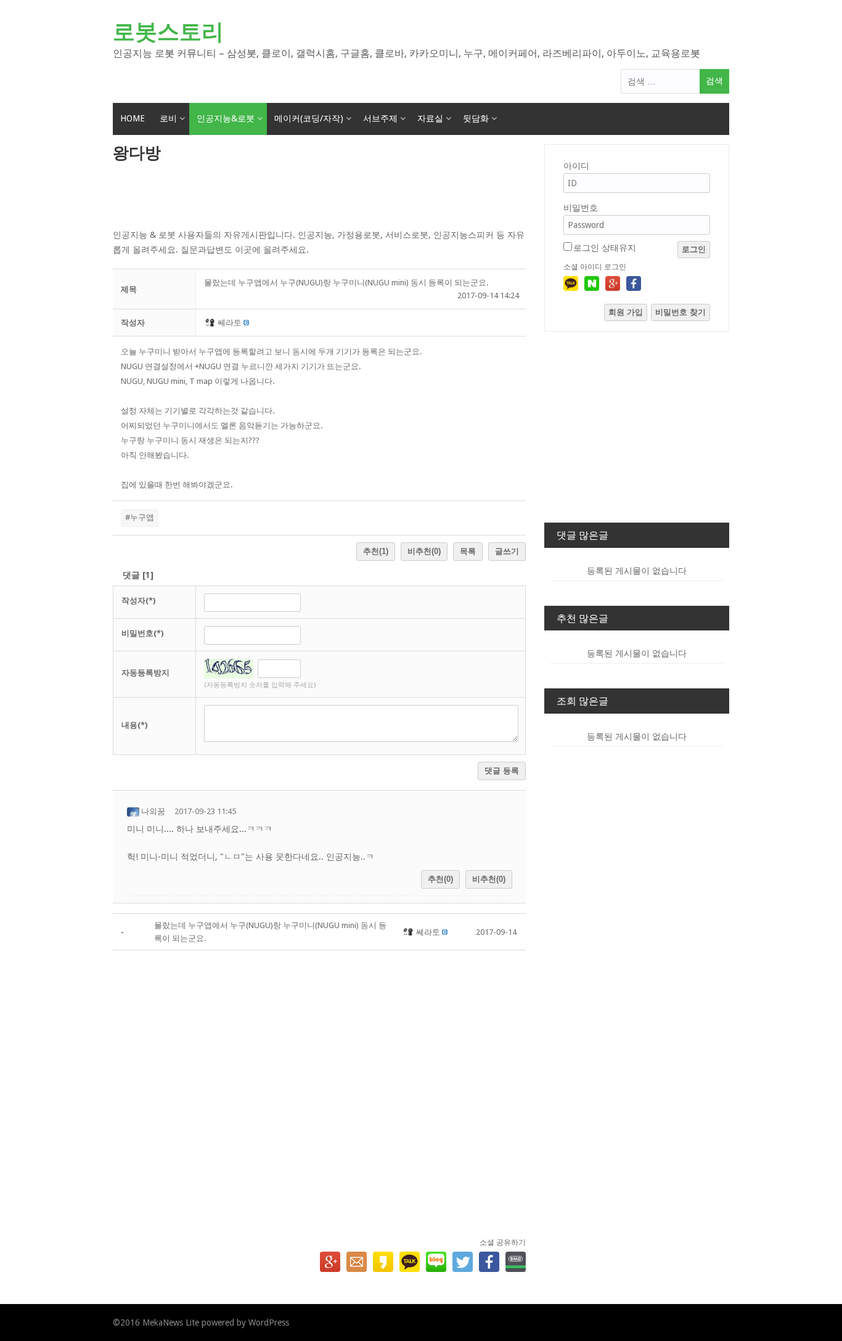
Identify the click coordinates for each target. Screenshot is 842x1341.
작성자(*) (138, 600)
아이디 (576, 166)
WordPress (268, 1322)
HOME (132, 118)
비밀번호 (580, 208)
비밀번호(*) (142, 633)
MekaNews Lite (170, 1322)
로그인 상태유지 (604, 248)
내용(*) (134, 725)
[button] (211, 322)
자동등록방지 (145, 672)
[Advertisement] (319, 196)
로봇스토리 (168, 31)
